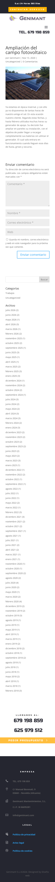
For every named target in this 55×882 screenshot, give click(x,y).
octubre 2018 (12, 653)
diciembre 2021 (13, 516)
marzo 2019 (11, 639)
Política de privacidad (24, 834)
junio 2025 (11, 352)
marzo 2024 (11, 418)
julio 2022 (10, 493)
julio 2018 (10, 667)
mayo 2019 (11, 629)
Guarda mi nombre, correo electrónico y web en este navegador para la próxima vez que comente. (27, 243)
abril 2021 (11, 549)
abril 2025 (11, 361)
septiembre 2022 (14, 484)
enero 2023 (11, 465)
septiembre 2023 (14, 446)
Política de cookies (22, 850)
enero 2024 (11, 427)
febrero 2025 (12, 371)
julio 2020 (10, 582)
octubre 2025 (12, 343)
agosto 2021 (12, 535)
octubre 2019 (12, 615)
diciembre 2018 (13, 648)
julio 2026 (10, 310)
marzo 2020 (11, 596)
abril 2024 (11, 413)
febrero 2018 (12, 690)
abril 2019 (11, 634)
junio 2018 (11, 671)
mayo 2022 (11, 502)
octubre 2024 (12, 390)
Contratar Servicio (27, 9)
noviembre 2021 (14, 521)
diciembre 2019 (13, 606)
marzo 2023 (11, 460)
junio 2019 (11, 624)
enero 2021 (11, 559)
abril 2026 (11, 324)
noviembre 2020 (14, 563)
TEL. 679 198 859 (34, 32)
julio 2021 (10, 540)
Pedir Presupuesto (25, 740)
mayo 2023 (11, 455)
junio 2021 (11, 545)
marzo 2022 (11, 507)
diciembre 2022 (13, 469)
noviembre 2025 (14, 338)
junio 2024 (11, 404)
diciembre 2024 (13, 380)
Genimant (15, 57)
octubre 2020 (12, 568)
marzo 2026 (11, 329)
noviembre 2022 (14, 474)
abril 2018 (11, 681)
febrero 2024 (12, 422)
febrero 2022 (12, 512)
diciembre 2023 (13, 432)
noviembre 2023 (14, 437)
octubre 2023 (12, 441)
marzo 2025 (11, 366)
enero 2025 (11, 375)
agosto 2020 (12, 578)
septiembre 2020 (14, 573)
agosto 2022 (12, 488)
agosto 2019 (12, 620)
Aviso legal (18, 842)
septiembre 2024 (14, 394)
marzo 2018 (11, 685)
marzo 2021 (11, 554)
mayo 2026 (11, 319)
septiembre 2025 (14, 347)
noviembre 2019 (14, 610)
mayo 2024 (11, 408)
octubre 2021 (12, 526)
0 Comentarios (30, 61)
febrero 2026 (12, 333)
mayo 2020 (11, 592)
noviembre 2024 (14, 385)
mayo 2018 (11, 676)
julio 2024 (10, 399)
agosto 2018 (12, 662)
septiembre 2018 (14, 657)
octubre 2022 (12, 479)
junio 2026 (11, 314)
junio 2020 (11, 587)
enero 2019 (11, 643)
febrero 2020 (12, 601)
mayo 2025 (11, 357)
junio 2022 (11, 498)
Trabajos (10, 293)
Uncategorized (13, 61)
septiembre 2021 (14, 531)
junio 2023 (11, 451)
